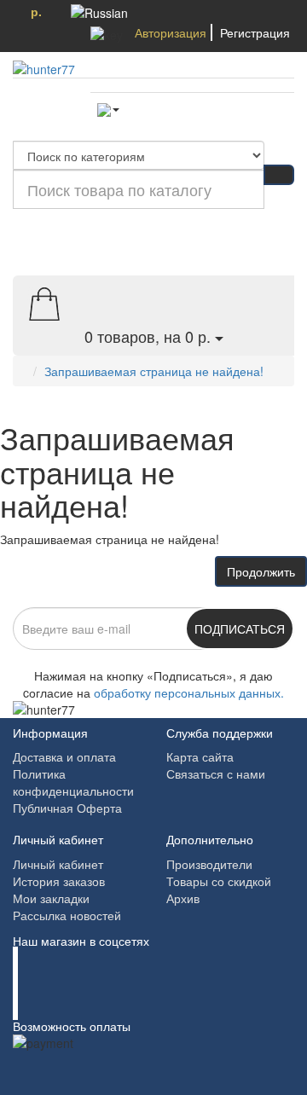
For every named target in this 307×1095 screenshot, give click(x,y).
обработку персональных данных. (189, 692)
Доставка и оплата (64, 756)
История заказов (59, 880)
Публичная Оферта (67, 807)
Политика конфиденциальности (73, 782)
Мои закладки (51, 898)
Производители (209, 863)
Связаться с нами (215, 773)
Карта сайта (200, 756)
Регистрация (255, 32)
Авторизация (170, 32)
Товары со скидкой (218, 880)
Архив (183, 898)
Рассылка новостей (67, 915)
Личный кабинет (58, 863)
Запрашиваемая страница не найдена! (154, 370)
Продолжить (261, 571)
